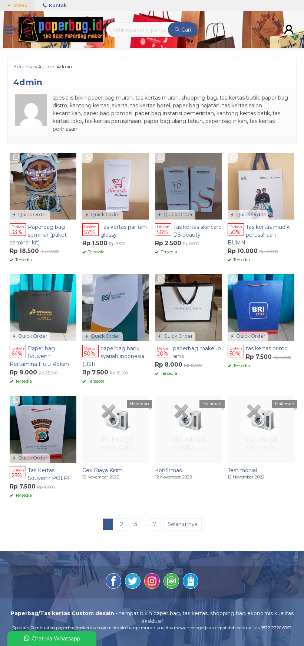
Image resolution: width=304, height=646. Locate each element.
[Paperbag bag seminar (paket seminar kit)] (43, 185)
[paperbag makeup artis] (188, 307)
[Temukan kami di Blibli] (190, 582)
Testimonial (242, 470)
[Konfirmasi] (188, 429)
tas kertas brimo (267, 348)
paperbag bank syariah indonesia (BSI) (113, 356)
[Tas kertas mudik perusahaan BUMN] (261, 185)
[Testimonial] (261, 429)
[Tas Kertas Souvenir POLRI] (43, 429)
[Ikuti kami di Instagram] (152, 582)
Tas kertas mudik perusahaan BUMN (259, 235)
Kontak (57, 5)
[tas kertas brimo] (261, 307)
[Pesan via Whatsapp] (16, 157)
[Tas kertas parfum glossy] (115, 185)
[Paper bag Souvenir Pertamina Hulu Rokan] (43, 307)
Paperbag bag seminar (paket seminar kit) (38, 235)
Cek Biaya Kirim (102, 470)
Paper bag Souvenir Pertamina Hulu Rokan (39, 356)
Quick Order (32, 214)
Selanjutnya (183, 524)
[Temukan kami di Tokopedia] (171, 582)
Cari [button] (185, 29)
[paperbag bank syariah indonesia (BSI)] (115, 307)
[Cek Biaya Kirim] (115, 429)
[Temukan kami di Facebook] (113, 582)
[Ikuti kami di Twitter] (133, 582)
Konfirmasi (169, 470)
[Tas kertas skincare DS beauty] (188, 185)
